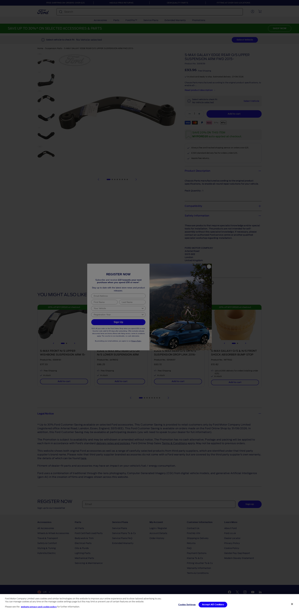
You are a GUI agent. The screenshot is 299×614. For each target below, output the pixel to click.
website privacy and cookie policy (39, 606)
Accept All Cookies (213, 604)
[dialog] (149, 604)
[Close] (292, 604)
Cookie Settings (187, 604)
